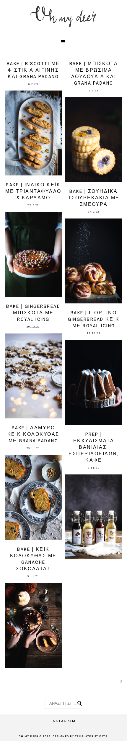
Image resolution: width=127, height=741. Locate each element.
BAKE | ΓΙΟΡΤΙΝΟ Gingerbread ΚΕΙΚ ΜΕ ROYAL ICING (93, 319)
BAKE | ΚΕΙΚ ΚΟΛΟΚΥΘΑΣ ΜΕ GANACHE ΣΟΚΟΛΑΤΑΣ (33, 559)
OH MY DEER (28, 736)
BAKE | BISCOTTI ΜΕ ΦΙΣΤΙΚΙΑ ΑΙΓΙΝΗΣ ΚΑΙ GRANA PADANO (33, 70)
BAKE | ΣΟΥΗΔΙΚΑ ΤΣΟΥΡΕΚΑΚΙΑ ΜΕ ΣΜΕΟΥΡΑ (94, 197)
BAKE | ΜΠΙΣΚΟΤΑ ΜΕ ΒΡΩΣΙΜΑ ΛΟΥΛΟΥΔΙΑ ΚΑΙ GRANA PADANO (93, 73)
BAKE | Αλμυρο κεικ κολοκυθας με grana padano (33, 434)
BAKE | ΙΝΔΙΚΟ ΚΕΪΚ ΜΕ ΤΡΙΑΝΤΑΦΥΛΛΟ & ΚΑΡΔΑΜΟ (33, 191)
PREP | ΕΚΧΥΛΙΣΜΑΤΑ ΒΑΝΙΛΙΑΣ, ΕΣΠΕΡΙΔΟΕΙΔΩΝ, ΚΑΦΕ (94, 447)
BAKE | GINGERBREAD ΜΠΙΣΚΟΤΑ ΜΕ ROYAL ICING (33, 312)
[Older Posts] (122, 681)
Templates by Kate (91, 736)
